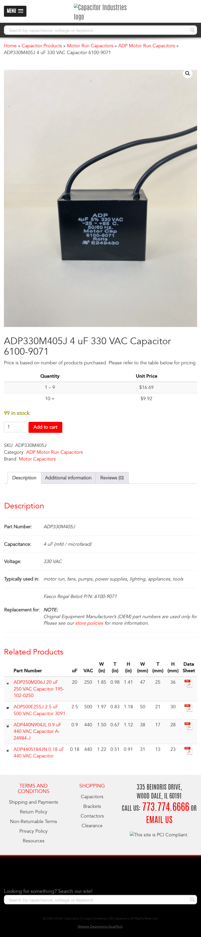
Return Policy (33, 812)
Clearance (92, 826)
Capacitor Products (42, 46)
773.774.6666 (165, 808)
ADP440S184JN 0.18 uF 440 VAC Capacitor (39, 752)
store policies (89, 623)
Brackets (92, 806)
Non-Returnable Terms (33, 822)
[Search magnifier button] (192, 30)
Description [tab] (24, 478)
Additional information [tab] (68, 478)
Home (10, 46)
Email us (159, 821)
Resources (33, 841)
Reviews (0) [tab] (112, 478)
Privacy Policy (33, 831)
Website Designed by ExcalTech (100, 927)
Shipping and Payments (33, 802)
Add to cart (45, 427)
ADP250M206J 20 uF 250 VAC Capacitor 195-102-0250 (39, 689)
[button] (187, 73)
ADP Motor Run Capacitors (146, 46)
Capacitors (92, 797)
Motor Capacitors (37, 459)
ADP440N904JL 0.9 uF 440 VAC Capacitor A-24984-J (37, 731)
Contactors (92, 816)
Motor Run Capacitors (90, 46)
